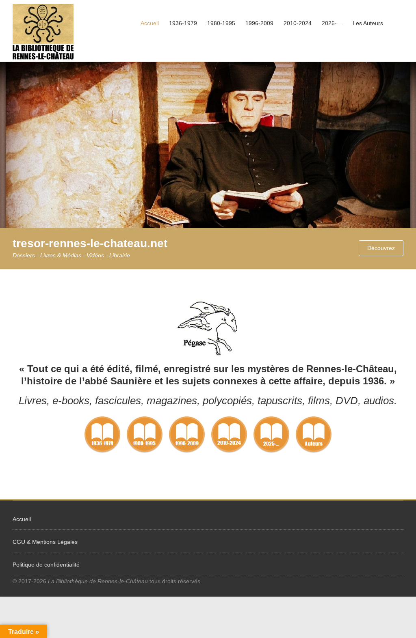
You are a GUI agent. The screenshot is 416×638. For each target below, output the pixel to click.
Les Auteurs (368, 23)
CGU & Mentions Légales (45, 542)
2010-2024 (298, 23)
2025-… (332, 23)
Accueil (150, 23)
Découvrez (381, 248)
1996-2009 (259, 23)
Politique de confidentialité (46, 564)
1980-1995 (221, 23)
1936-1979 (183, 23)
